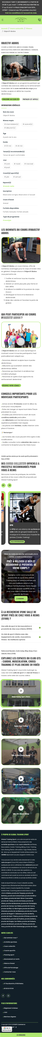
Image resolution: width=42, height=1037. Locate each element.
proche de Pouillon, (18, 919)
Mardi (18, 164)
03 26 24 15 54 (9, 989)
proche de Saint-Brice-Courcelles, (21, 898)
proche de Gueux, (20, 901)
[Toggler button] (40, 628)
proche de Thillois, (21, 924)
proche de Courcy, (28, 906)
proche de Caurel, (31, 911)
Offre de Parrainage (11, 968)
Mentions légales (10, 1017)
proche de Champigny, (29, 904)
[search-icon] (39, 19)
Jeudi (8, 167)
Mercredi (29, 164)
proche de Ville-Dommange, (15, 927)
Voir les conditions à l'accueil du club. (21, 13)
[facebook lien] (3, 995)
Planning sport (9, 955)
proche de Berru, (30, 919)
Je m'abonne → (21, 598)
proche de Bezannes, (13, 904)
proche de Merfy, (28, 914)
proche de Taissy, (7, 901)
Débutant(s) (11, 128)
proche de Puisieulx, (29, 921)
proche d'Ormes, (24, 916)
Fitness (29, 28)
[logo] (21, 20)
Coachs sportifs (9, 951)
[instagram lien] (8, 995)
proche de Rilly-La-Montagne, (12, 909)
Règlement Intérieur (11, 1008)
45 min (20, 146)
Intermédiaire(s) (12, 124)
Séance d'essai (9, 963)
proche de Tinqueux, (19, 893)
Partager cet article (30, 99)
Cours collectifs (16, 28)
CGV (5, 1012)
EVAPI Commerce (19, 1025)
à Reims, (9, 893)
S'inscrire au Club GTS (10, 99)
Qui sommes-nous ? (11, 938)
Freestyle (7, 220)
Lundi (8, 164)
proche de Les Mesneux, (16, 911)
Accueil (4, 28)
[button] (3, 485)
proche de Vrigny (31, 927)
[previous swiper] (3, 485)
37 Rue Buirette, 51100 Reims (13, 984)
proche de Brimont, (8, 924)
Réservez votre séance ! (11, 385)
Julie (7, 177)
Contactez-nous (10, 972)
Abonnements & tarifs (11, 959)
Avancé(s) (29, 124)
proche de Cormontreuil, (16, 896)
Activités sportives (10, 942)
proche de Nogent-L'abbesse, (11, 914)
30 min (8, 146)
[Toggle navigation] (2, 19)
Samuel (18, 177)
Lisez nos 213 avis (6, 1030)
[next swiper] (9, 485)
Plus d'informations (12, 541)
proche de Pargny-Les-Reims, (11, 921)
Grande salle (8, 186)
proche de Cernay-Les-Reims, (11, 906)
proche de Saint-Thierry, (10, 916)
